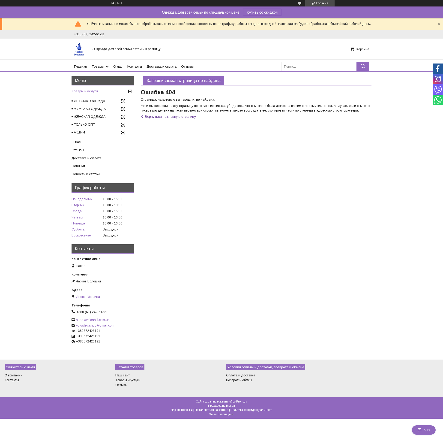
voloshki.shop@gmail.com (95, 325)
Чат (427, 430)
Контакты (134, 66)
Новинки (78, 166)
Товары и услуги (85, 91)
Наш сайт (122, 375)
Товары (98, 66)
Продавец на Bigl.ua (221, 405)
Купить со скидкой (262, 12)
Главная (80, 66)
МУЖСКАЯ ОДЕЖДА (90, 109)
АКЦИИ (79, 132)
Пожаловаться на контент (211, 410)
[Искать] (362, 66)
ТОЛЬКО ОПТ (84, 124)
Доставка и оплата (162, 66)
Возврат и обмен (239, 380)
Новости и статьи (86, 174)
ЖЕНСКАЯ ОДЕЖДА (89, 116)
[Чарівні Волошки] (80, 49)
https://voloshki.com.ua (93, 320)
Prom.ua (241, 401)
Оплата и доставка (240, 375)
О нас (118, 66)
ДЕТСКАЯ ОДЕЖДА (89, 101)
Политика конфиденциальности (251, 410)
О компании (13, 375)
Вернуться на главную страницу (170, 116)
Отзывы (187, 66)
